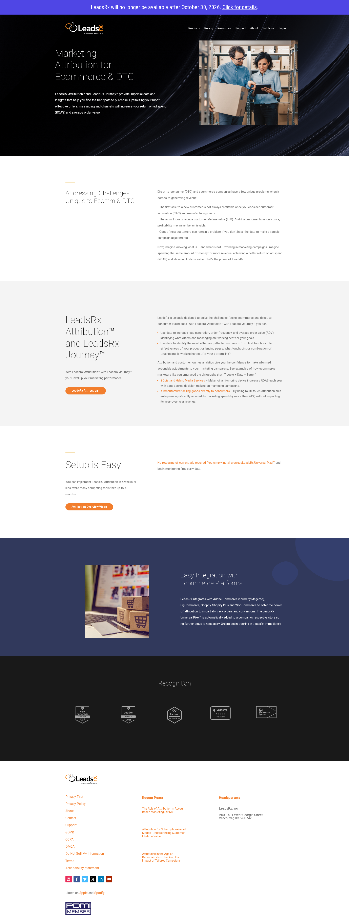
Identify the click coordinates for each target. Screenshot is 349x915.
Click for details (239, 7)
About (254, 28)
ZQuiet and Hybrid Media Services (183, 380)
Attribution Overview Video (89, 506)
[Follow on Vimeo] (85, 879)
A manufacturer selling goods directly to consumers (195, 391)
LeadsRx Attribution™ (85, 390)
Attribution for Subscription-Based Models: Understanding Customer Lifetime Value (164, 833)
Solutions (268, 28)
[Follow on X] (93, 879)
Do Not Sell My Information (84, 853)
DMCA (70, 846)
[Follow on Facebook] (77, 879)
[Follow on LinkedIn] (101, 879)
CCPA (69, 839)
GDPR (69, 832)
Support (240, 28)
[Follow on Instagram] (68, 879)
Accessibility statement (82, 868)
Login (282, 28)
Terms (69, 861)
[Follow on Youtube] (109, 879)
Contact (70, 818)
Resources (224, 28)
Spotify (99, 893)
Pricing (208, 28)
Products (194, 28)
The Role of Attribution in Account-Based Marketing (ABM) (164, 810)
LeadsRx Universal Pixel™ (216, 462)
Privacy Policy (75, 804)
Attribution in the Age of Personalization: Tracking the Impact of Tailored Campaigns (161, 857)
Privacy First (74, 797)
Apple (83, 893)
